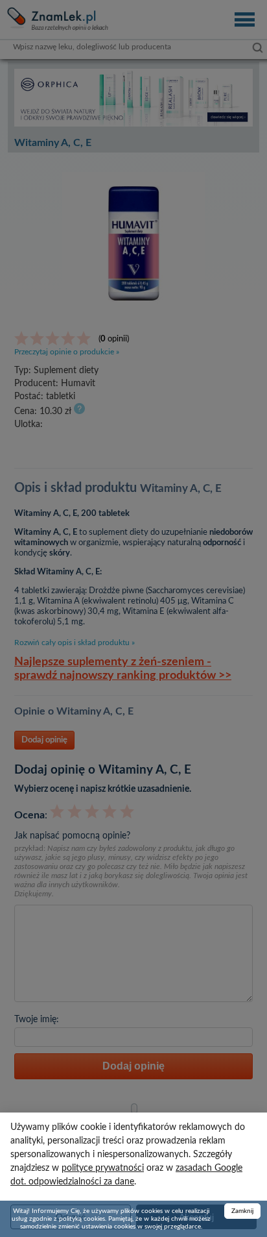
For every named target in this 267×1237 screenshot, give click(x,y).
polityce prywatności (103, 1168)
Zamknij (242, 1211)
